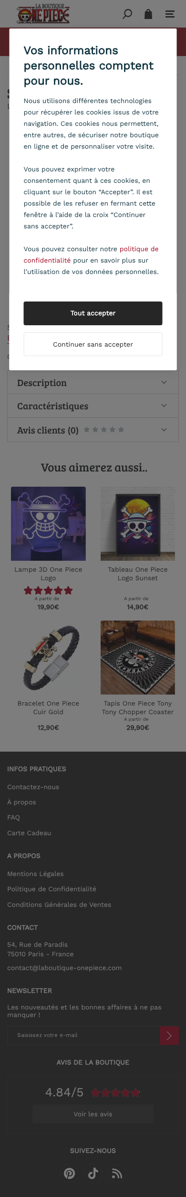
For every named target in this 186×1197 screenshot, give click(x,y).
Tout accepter (93, 313)
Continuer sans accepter (93, 345)
